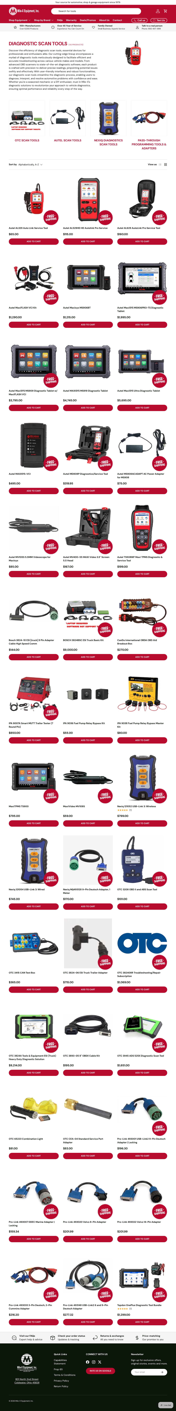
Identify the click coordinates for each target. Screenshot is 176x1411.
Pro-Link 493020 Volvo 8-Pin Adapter (84, 1221)
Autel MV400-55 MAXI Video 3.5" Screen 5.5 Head (86, 559)
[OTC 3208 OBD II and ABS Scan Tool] (142, 860)
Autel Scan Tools (67, 140)
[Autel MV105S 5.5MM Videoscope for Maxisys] (34, 528)
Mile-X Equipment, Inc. (24, 1401)
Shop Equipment (18, 20)
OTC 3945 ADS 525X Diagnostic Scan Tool (140, 1055)
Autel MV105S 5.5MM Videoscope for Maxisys (29, 559)
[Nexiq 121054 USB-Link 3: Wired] (34, 860)
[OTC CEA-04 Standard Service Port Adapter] (88, 1109)
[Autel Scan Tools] (68, 118)
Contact (117, 20)
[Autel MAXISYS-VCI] (34, 445)
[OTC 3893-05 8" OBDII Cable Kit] (88, 1026)
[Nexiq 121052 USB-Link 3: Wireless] (142, 777)
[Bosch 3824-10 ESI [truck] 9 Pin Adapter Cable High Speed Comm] (34, 611)
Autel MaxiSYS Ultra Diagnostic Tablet (138, 390)
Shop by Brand (42, 20)
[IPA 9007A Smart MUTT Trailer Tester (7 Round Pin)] (34, 694)
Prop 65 (58, 1369)
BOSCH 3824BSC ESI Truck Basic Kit (83, 640)
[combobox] (96, 11)
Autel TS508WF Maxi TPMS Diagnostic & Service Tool (140, 559)
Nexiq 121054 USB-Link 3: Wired (27, 889)
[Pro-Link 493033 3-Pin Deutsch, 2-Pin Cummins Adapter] (34, 1276)
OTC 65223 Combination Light (26, 1138)
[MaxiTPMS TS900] (34, 777)
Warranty (71, 20)
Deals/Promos (88, 20)
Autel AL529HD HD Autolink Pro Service (85, 228)
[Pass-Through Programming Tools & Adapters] (149, 118)
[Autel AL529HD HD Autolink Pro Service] (88, 199)
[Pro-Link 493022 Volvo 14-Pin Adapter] (142, 1193)
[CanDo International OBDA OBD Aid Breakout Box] (142, 611)
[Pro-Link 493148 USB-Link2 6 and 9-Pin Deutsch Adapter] (88, 1276)
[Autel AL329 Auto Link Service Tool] (34, 199)
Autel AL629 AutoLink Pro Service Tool (138, 228)
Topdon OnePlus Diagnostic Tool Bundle (139, 1305)
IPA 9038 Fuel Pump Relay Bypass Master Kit (140, 725)
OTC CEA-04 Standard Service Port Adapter (83, 1140)
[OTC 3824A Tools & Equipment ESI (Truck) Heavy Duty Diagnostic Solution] (34, 1026)
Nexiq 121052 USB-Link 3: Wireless (136, 806)
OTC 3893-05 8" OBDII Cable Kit (81, 1055)
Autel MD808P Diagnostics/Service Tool (85, 473)
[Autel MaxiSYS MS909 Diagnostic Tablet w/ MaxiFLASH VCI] (34, 361)
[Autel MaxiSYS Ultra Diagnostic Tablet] (142, 361)
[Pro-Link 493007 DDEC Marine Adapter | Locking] (34, 1193)
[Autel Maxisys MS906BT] (88, 278)
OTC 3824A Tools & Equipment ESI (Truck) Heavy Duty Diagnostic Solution (32, 1057)
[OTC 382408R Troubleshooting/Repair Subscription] (142, 943)
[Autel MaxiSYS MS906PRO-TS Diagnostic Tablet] (142, 278)
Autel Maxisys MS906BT (77, 307)
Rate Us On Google (100, 1370)
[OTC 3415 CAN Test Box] (34, 943)
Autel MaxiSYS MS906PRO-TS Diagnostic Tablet (140, 309)
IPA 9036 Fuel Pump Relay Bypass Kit (84, 723)
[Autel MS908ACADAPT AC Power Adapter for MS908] (142, 445)
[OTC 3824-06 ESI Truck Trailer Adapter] (88, 943)
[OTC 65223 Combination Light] (34, 1109)
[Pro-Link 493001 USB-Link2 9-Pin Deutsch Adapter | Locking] (142, 1109)
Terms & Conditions (64, 1374)
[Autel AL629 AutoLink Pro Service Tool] (142, 199)
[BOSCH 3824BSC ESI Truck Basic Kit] (88, 611)
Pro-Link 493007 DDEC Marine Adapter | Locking (32, 1223)
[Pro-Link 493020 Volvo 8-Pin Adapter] (88, 1193)
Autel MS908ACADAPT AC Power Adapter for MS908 (140, 475)
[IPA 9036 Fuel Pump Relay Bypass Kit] (88, 694)
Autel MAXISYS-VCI (20, 473)
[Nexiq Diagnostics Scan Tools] (108, 118)
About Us (104, 20)
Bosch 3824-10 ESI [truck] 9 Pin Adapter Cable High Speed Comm (31, 642)
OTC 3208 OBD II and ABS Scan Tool (137, 889)
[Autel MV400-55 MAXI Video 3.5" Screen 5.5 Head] (88, 528)
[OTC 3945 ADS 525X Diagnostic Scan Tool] (142, 1026)
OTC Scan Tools (27, 140)
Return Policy (61, 1386)
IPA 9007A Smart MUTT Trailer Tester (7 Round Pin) (31, 725)
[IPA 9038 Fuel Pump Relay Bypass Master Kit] (142, 694)
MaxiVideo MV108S (74, 806)
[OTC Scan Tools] (27, 118)
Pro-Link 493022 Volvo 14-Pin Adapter (139, 1221)
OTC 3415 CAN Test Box (22, 972)
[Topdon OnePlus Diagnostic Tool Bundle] (142, 1276)
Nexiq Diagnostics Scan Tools (108, 142)
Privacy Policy (61, 1380)
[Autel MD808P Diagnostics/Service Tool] (88, 445)
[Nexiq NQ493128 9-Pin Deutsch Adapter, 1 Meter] (88, 860)
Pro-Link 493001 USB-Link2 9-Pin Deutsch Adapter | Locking (141, 1140)
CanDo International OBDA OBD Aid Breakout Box (137, 642)
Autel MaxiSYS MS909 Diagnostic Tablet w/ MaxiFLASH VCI (33, 392)
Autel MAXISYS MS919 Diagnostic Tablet (85, 390)
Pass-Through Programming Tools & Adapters (149, 144)
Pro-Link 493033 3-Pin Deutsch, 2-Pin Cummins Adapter (30, 1307)
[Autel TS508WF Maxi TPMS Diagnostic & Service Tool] (142, 528)
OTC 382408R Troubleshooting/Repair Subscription (138, 974)
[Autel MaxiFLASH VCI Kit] (34, 278)
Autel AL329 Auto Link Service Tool (28, 228)
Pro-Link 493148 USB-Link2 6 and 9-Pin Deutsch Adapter (85, 1307)
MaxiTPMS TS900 (19, 806)
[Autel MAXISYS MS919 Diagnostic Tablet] (88, 361)
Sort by (13, 164)
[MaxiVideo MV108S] (88, 777)
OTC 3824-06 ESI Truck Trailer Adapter (85, 972)
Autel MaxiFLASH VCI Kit (22, 307)
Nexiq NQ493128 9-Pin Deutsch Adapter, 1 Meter (86, 891)
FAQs (60, 20)
